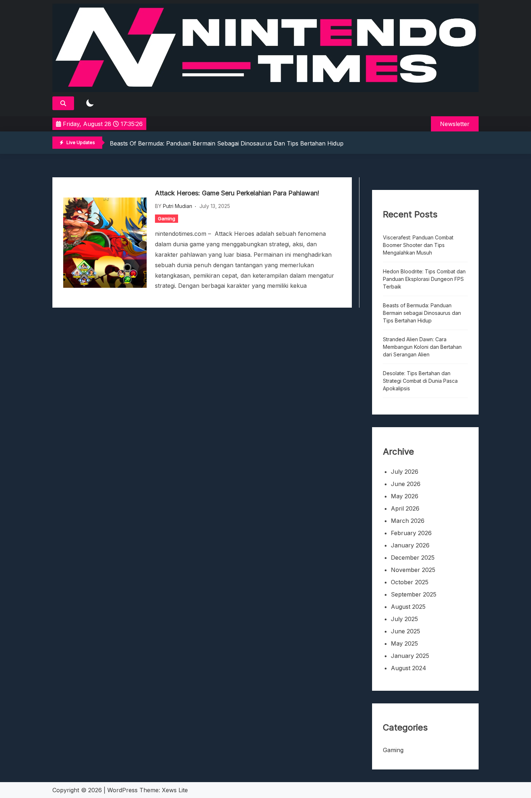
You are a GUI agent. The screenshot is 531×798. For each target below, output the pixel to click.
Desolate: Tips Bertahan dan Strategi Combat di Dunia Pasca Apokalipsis (420, 380)
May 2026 (404, 496)
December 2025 (413, 557)
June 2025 (405, 631)
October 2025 (409, 582)
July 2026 (404, 471)
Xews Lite (175, 790)
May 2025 (404, 643)
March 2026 (407, 520)
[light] (90, 103)
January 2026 (410, 545)
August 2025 (408, 606)
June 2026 (405, 483)
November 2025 (413, 569)
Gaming (166, 218)
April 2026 (405, 508)
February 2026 (411, 533)
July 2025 (404, 619)
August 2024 (408, 668)
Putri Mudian (177, 206)
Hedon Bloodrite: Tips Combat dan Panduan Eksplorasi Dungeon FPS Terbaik (424, 279)
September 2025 (413, 594)
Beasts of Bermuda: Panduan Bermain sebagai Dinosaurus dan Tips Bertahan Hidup (227, 143)
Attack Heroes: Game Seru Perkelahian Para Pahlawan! (237, 193)
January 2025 (410, 655)
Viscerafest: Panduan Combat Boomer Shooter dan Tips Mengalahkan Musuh (418, 245)
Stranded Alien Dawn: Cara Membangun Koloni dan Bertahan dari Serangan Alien (422, 346)
